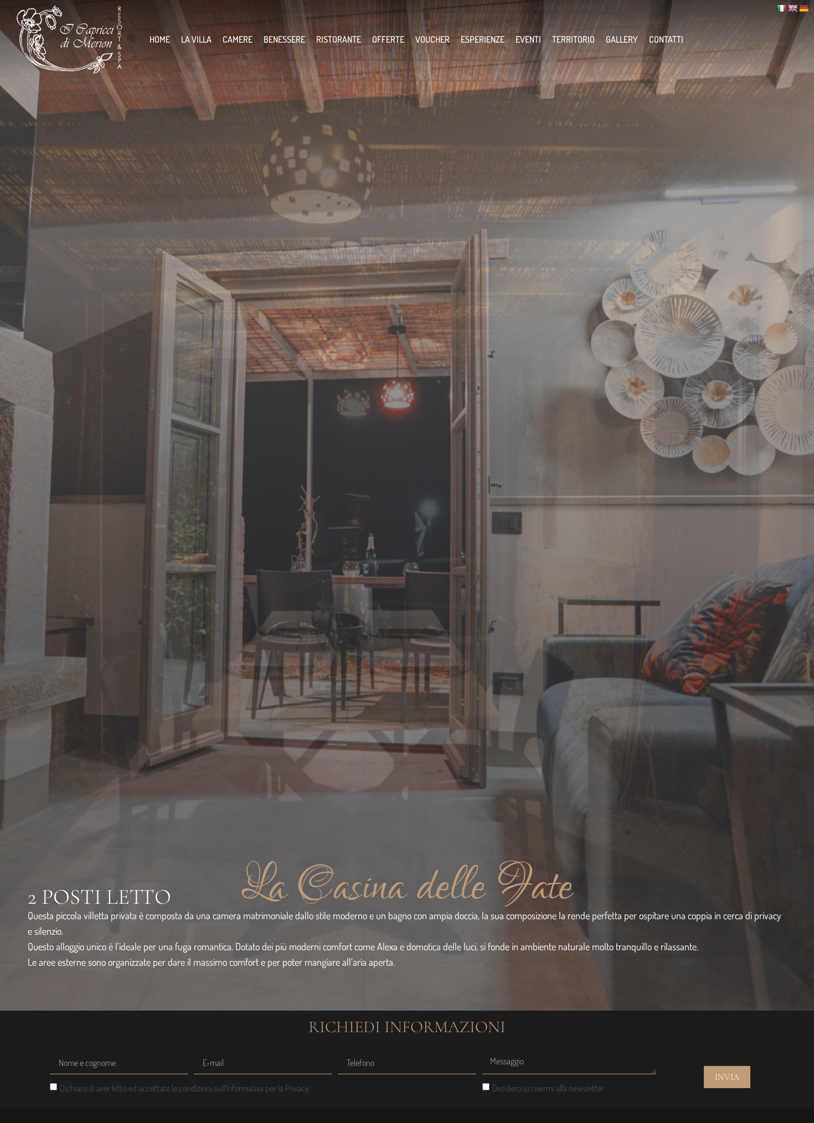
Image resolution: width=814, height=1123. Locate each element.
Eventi (528, 39)
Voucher (432, 39)
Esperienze (482, 39)
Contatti (666, 39)
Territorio (573, 39)
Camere (238, 39)
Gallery (622, 39)
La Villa (196, 39)
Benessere (284, 39)
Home (160, 39)
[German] (803, 8)
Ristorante (338, 39)
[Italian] (781, 8)
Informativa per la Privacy (267, 1088)
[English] (792, 8)
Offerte (388, 39)
